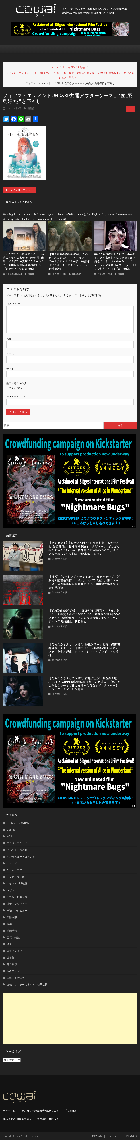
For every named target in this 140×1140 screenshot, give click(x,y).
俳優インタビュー (17, 903)
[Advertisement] (70, 1018)
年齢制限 (12, 917)
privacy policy (113, 1136)
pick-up (11, 829)
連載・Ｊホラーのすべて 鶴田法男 (27, 984)
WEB (9, 836)
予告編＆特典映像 (17, 897)
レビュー (12, 890)
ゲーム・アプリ (16, 870)
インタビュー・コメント (21, 856)
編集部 (10, 957)
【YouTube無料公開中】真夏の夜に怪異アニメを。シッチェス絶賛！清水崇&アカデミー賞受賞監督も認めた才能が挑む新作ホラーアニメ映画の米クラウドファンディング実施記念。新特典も (84, 616)
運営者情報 (96, 1136)
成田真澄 (76, 274)
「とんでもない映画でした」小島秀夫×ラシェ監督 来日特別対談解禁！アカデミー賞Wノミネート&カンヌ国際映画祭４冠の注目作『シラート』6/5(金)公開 (24, 261)
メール (10, 353)
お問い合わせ (130, 1136)
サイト (10, 368)
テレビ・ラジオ (16, 876)
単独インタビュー (17, 910)
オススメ (12, 863)
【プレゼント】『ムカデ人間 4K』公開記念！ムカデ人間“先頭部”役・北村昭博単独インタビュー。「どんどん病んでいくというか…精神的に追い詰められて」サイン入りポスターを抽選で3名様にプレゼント (84, 548)
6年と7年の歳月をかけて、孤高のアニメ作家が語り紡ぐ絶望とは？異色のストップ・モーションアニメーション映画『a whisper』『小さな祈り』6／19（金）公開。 (115, 261)
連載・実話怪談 (16, 977)
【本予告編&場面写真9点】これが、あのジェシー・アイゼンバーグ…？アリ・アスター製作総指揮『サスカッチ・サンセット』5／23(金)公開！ (69, 261)
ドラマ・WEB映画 (17, 883)
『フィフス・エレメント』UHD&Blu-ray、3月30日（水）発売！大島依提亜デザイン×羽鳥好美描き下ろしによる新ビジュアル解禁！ (21, 190)
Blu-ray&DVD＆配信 (18, 823)
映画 (9, 924)
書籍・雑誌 (13, 937)
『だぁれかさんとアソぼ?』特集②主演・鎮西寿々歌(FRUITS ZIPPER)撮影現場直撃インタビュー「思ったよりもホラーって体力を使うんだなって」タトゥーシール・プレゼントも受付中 (84, 684)
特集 (9, 944)
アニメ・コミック (17, 843)
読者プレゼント (16, 971)
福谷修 (30, 108)
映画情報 (12, 930)
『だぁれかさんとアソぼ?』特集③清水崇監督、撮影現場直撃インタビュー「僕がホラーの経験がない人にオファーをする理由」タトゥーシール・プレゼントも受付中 (84, 650)
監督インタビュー (17, 951)
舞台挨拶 (12, 964)
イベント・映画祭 (17, 850)
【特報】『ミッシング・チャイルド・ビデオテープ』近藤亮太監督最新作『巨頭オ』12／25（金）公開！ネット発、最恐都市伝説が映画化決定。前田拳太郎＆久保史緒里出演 (84, 582)
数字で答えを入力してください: (16, 386)
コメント (13, 303)
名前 (8, 339)
